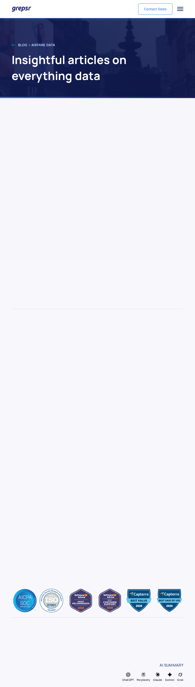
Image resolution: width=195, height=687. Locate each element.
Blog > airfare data (36, 45)
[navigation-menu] (180, 9)
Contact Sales (155, 9)
